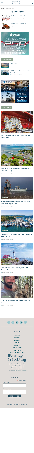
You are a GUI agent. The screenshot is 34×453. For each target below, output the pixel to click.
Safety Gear (6, 296)
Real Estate (6, 164)
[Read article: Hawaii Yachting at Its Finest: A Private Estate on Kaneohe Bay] (17, 155)
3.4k (20, 26)
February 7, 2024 (14, 74)
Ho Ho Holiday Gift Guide (18, 16)
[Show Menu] (2, 2)
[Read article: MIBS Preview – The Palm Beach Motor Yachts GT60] (5, 72)
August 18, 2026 (5, 173)
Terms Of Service (17, 347)
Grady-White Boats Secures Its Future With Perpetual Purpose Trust (15, 202)
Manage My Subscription (17, 353)
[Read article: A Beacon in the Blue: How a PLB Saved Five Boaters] (17, 287)
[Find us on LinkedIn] (25, 322)
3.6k (12, 140)
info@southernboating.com (20, 370)
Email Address (7, 389)
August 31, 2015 (14, 66)
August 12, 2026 (5, 272)
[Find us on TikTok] (17, 322)
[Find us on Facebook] (8, 322)
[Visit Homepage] (16, 3)
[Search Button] (32, 2)
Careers (17, 342)
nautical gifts (11, 8)
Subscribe (17, 340)
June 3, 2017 (14, 26)
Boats (4, 131)
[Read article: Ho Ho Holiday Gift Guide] (5, 18)
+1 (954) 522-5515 (19, 368)
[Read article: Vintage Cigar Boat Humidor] (5, 26)
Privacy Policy (17, 350)
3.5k (21, 74)
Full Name (6, 382)
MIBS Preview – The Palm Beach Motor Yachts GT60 (20, 71)
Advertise (17, 337)
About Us (17, 335)
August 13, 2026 (5, 239)
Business (5, 197)
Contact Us (17, 345)
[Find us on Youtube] (21, 322)
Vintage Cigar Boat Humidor (18, 23)
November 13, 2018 (16, 18)
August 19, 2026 (5, 140)
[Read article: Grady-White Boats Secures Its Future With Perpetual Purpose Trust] (17, 188)
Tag (6, 8)
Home (2, 8)
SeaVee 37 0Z (13, 63)
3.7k (12, 272)
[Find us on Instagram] (12, 322)
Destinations (7, 263)
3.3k (23, 18)
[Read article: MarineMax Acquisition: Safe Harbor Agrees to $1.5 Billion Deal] (17, 221)
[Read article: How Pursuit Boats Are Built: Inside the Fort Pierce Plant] (17, 122)
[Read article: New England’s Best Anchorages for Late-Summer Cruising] (17, 254)
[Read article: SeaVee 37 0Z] (5, 65)
